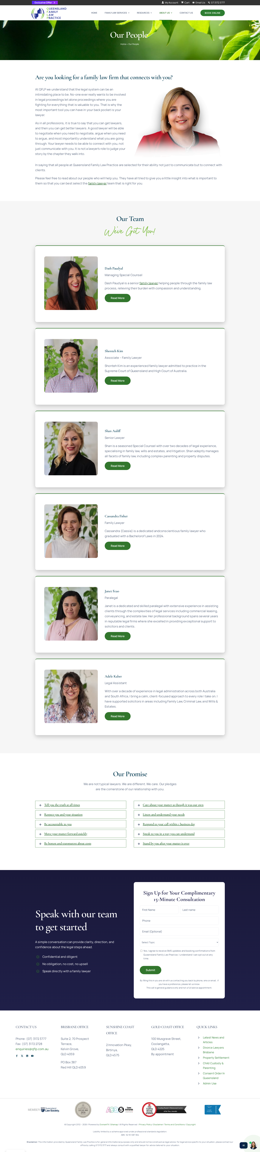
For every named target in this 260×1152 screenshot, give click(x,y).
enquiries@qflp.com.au (32, 1049)
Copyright (191, 1124)
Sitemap (114, 1124)
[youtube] (32, 1056)
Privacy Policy (145, 1124)
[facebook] (17, 1056)
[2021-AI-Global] (164, 1103)
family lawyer (97, 183)
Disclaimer (158, 1124)
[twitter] (22, 1056)
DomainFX (104, 1124)
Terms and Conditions (174, 1124)
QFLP (216, 1056)
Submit (150, 970)
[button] (80, 805)
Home (123, 44)
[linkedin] (27, 1056)
